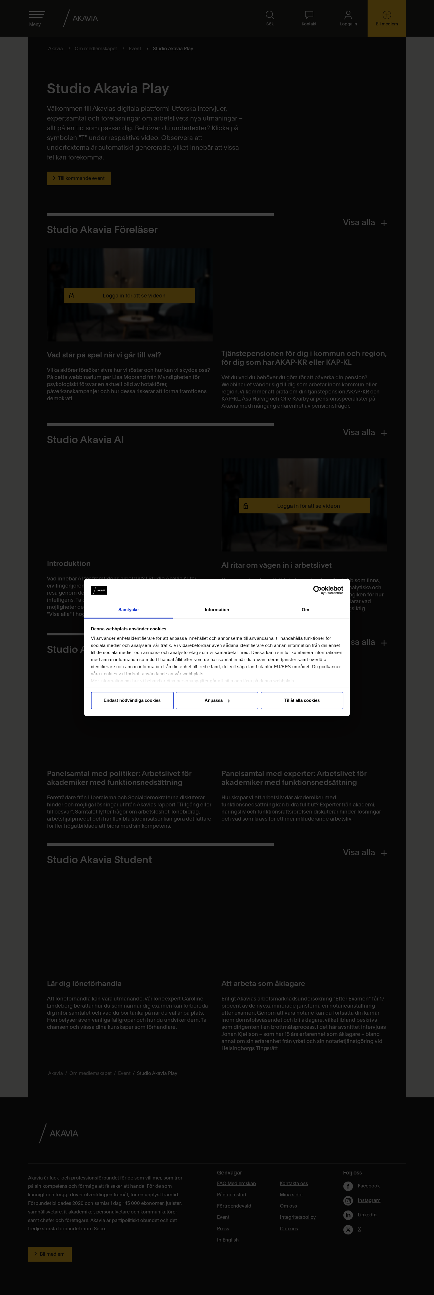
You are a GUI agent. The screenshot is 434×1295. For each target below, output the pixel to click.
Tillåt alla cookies (302, 700)
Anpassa (214, 700)
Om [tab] (305, 609)
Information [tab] (217, 609)
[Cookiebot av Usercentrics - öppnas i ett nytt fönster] (317, 590)
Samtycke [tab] (128, 609)
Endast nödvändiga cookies (132, 700)
